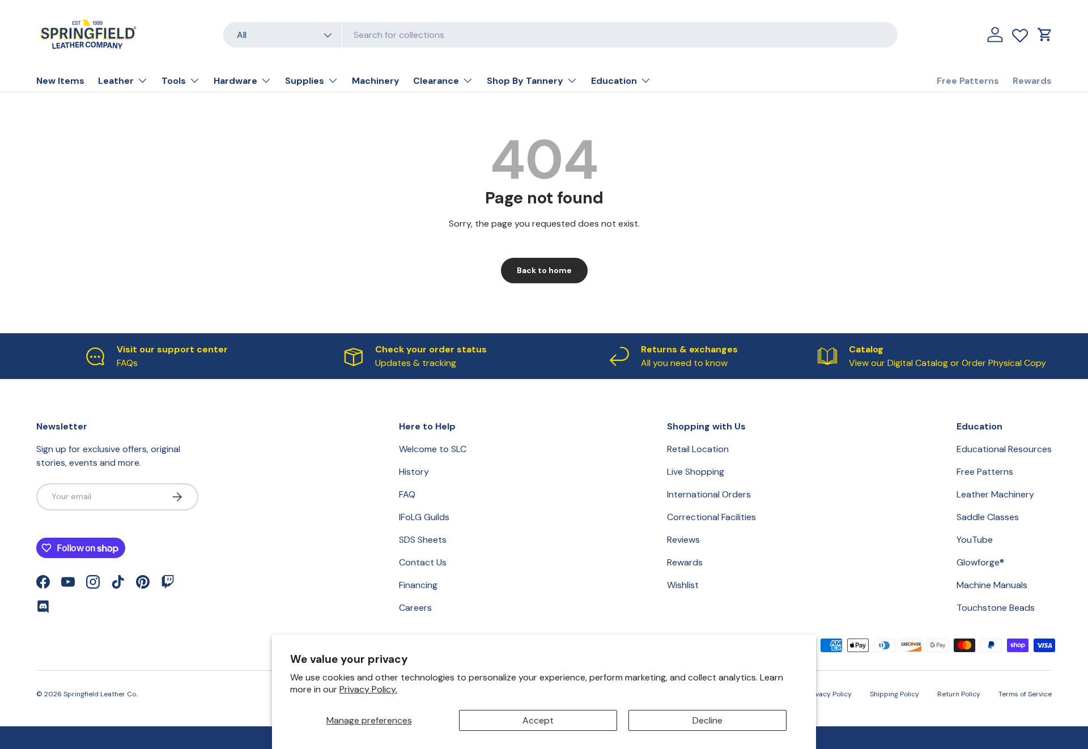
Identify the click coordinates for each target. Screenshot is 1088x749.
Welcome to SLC (432, 449)
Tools (174, 81)
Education (614, 81)
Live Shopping (695, 472)
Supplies (304, 81)
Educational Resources (1004, 449)
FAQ (407, 494)
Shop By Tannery (525, 81)
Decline (707, 720)
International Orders (709, 494)
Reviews (683, 540)
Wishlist (683, 585)
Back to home (544, 270)
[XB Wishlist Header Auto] (1020, 32)
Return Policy (958, 694)
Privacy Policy (829, 694)
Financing (418, 585)
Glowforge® (980, 562)
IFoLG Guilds (424, 517)
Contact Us (423, 562)
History (414, 472)
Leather (116, 81)
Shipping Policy (894, 694)
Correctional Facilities (711, 517)
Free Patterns (968, 81)
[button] (1044, 34)
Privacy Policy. (368, 689)
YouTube (975, 540)
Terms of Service (1025, 694)
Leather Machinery (995, 494)
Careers (415, 608)
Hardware (235, 81)
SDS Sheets (423, 540)
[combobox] (560, 35)
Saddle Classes (988, 517)
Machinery (376, 81)
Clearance (436, 81)
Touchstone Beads (996, 608)
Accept (538, 720)
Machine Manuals (992, 585)
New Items (60, 81)
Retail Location (698, 449)
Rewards (1032, 81)
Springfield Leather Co (99, 694)
